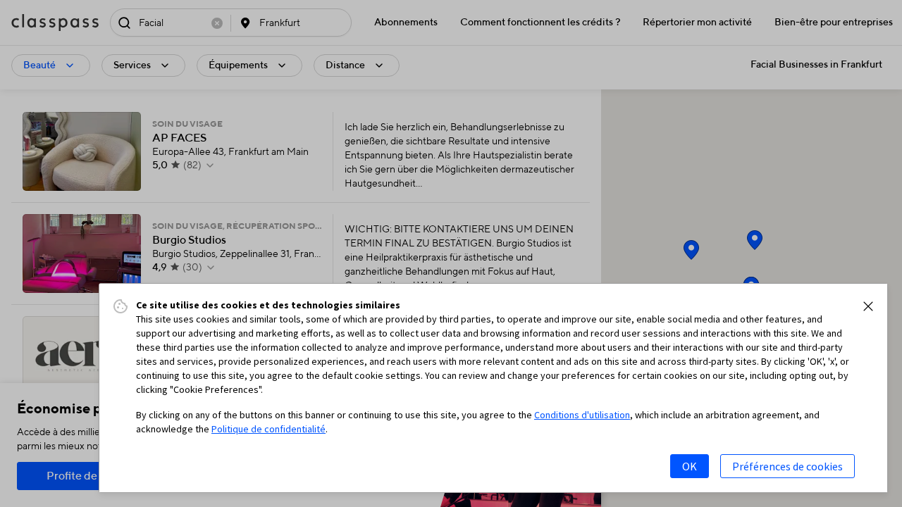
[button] (868, 306)
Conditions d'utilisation (582, 414)
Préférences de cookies (787, 466)
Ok (689, 466)
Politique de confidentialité (268, 429)
